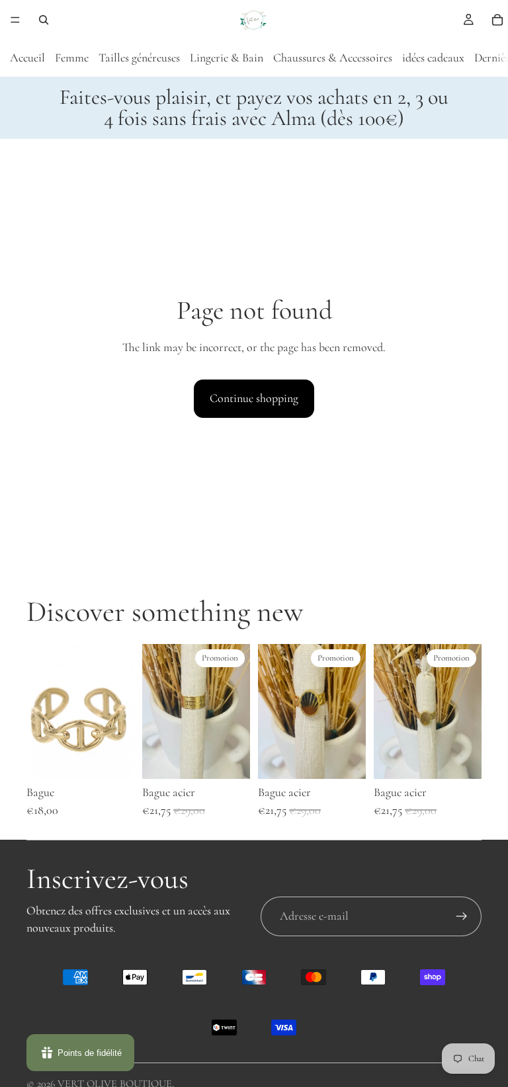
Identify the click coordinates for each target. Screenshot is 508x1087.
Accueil (27, 57)
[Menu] (15, 20)
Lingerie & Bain (226, 57)
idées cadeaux (433, 57)
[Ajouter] (114, 758)
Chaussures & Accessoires (332, 57)
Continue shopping (254, 398)
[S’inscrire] (462, 916)
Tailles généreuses (139, 57)
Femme (72, 57)
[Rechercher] (43, 19)
